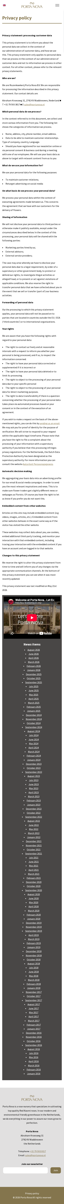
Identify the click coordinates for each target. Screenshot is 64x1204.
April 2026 (34, 657)
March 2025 (33, 702)
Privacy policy (32, 1193)
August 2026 (34, 649)
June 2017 (34, 1008)
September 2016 (33, 1045)
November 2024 (34, 719)
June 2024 (34, 739)
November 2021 (34, 845)
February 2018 (34, 983)
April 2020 (34, 906)
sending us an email (50, 423)
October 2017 (33, 996)
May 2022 (33, 829)
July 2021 (33, 857)
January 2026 (33, 670)
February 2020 (34, 914)
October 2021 (33, 849)
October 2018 (33, 959)
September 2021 (33, 853)
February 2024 (34, 755)
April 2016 (34, 1061)
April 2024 (34, 747)
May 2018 (33, 975)
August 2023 (34, 776)
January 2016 (33, 1073)
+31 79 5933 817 (38, 1151)
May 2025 (33, 694)
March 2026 (33, 661)
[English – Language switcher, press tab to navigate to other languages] (4, 5)
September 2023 (33, 771)
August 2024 (34, 731)
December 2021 (34, 841)
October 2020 (33, 886)
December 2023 (34, 763)
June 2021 (34, 861)
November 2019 (34, 926)
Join (55, 1170)
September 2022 (33, 816)
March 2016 (33, 1065)
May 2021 (33, 865)
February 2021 (34, 877)
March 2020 (33, 910)
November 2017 (34, 992)
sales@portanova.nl (34, 104)
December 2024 (34, 715)
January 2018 (33, 987)
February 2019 (34, 943)
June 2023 (34, 784)
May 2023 (33, 788)
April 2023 (34, 792)
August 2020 (34, 894)
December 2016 (34, 1032)
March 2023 (33, 796)
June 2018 (34, 971)
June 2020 (34, 898)
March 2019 (33, 939)
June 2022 (34, 825)
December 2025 (34, 674)
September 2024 (33, 727)
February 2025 (34, 706)
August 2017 (34, 1004)
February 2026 (34, 666)
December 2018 (34, 951)
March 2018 (33, 979)
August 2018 (34, 963)
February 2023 (34, 800)
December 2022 (34, 808)
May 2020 (33, 902)
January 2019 (33, 947)
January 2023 (33, 804)
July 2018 (33, 967)
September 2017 (33, 1000)
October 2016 (33, 1041)
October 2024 (33, 723)
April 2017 (34, 1016)
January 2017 (33, 1028)
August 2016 (34, 1049)
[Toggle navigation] (57, 5)
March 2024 (33, 751)
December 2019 (34, 922)
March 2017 (33, 1020)
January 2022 (33, 837)
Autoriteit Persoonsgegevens (38, 464)
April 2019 (34, 935)
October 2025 (33, 678)
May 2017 (33, 1012)
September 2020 (33, 890)
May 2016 (33, 1057)
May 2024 (33, 743)
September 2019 (33, 930)
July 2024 (33, 735)
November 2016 (34, 1036)
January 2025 (33, 710)
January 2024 (33, 759)
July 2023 (33, 780)
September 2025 (33, 682)
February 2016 (34, 1069)
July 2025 (33, 686)
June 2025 (34, 690)
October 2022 (33, 812)
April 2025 (34, 698)
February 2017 (34, 1024)
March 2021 (33, 873)
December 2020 (34, 882)
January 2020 (33, 918)
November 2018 (34, 955)
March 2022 (33, 833)
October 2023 (33, 767)
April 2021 (34, 869)
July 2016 (33, 1053)
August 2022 (34, 820)
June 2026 (34, 653)
